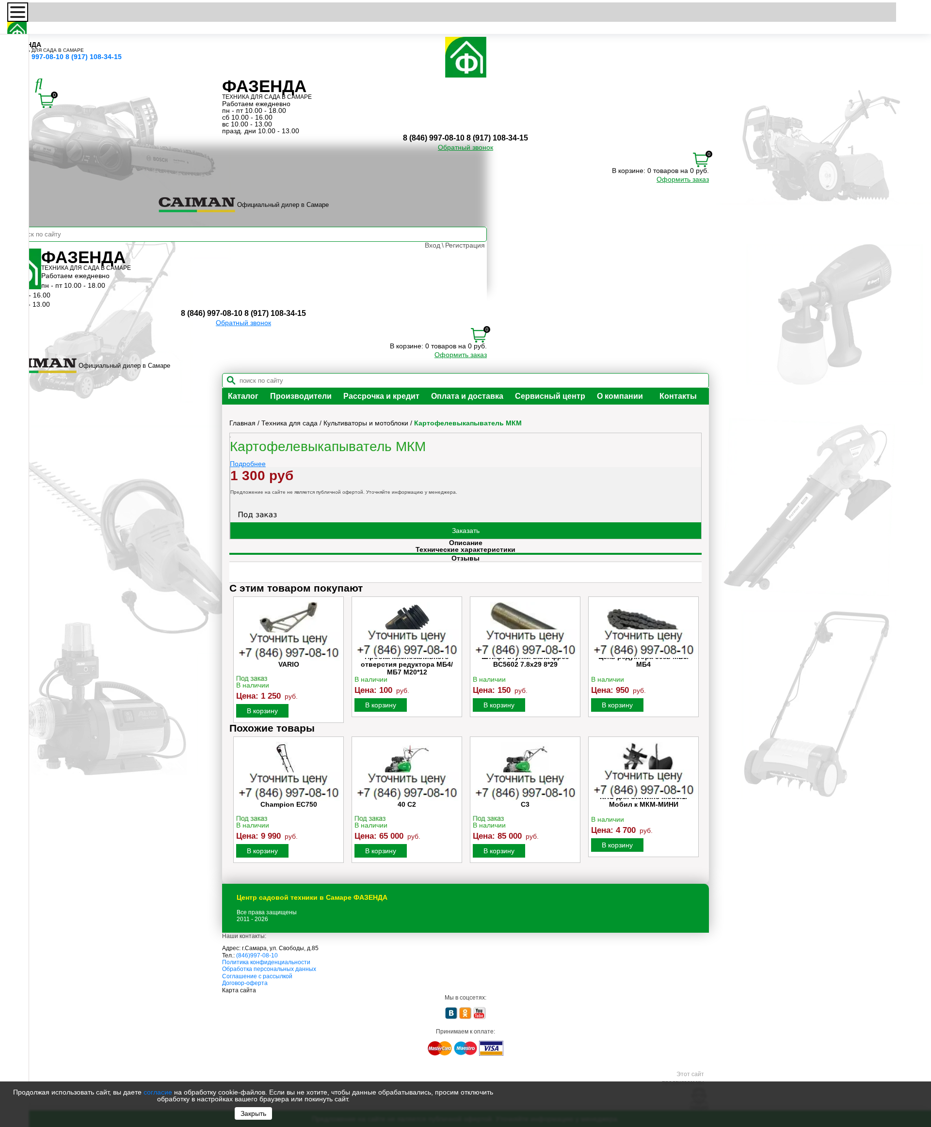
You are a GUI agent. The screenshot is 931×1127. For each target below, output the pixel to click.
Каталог (243, 396)
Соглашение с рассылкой (257, 976)
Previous (237, 660)
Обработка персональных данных (269, 969)
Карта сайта (239, 990)
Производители (301, 396)
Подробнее (248, 464)
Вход (432, 245)
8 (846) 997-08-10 (35, 57)
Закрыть (253, 1113)
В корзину (262, 711)
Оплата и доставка (467, 396)
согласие (158, 1092)
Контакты (678, 396)
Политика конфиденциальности (266, 962)
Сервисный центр (550, 396)
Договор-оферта (245, 983)
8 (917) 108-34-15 (93, 57)
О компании (620, 396)
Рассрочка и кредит (381, 396)
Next (693, 660)
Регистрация (465, 245)
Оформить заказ (683, 179)
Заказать (466, 530)
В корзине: (628, 170)
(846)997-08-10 (257, 955)
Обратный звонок (465, 147)
